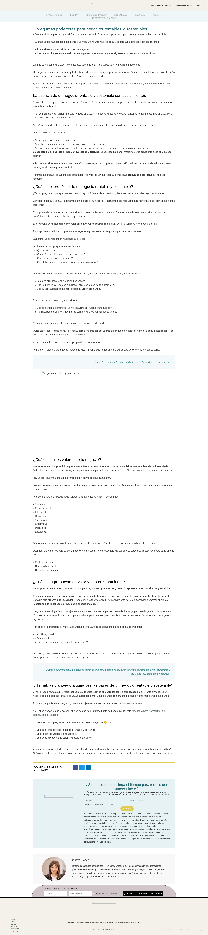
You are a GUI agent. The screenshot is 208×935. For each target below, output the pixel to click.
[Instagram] (182, 921)
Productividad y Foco (104, 18)
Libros (168, 5)
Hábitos (74, 15)
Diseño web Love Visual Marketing (104, 929)
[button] (75, 767)
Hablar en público (96, 15)
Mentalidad (120, 15)
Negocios (140, 15)
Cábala (160, 5)
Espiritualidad (54, 15)
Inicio (153, 5)
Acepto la (99, 804)
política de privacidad (104, 804)
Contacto (199, 5)
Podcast (157, 15)
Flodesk (141, 829)
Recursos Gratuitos (183, 5)
